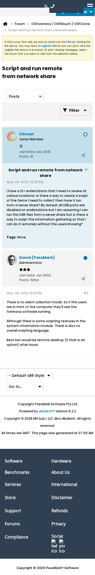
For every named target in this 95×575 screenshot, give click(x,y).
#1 (86, 169)
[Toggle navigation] (90, 6)
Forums (12, 524)
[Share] (83, 155)
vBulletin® (47, 411)
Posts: (24, 156)
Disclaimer (62, 497)
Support (13, 511)
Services (13, 484)
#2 (85, 293)
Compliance (16, 537)
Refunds (59, 511)
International (64, 484)
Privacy (58, 524)
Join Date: (27, 152)
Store (10, 497)
